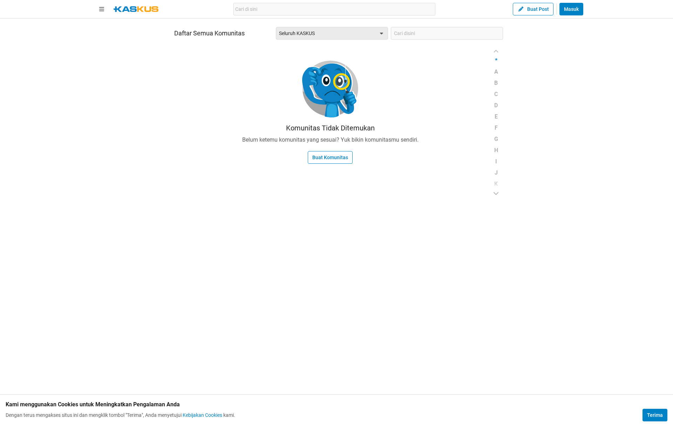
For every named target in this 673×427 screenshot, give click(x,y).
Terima (655, 415)
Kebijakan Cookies (202, 415)
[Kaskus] (136, 9)
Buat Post (538, 9)
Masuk (571, 9)
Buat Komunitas (330, 157)
